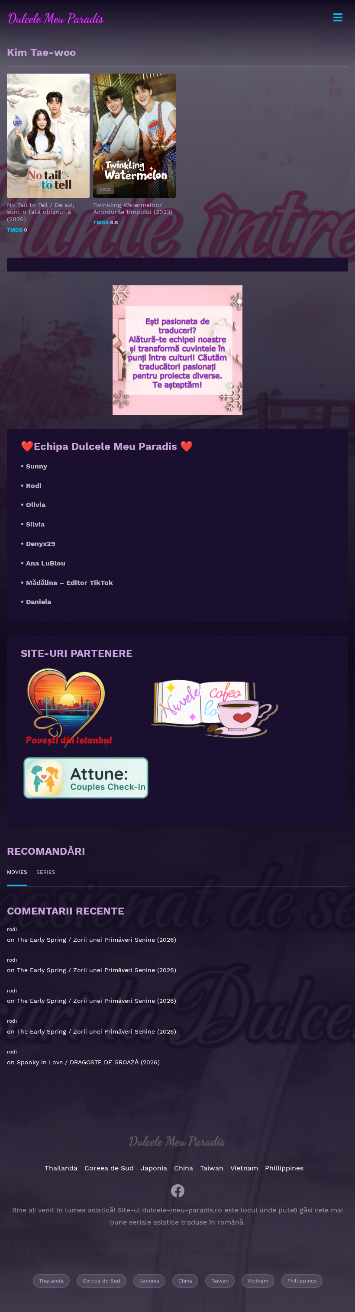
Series (45, 872)
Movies (17, 872)
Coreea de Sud (109, 1168)
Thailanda (61, 1168)
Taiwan (211, 1168)
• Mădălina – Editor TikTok (67, 582)
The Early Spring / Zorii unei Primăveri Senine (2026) (96, 939)
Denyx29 (40, 544)
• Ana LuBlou (43, 563)
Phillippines (284, 1168)
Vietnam (244, 1168)
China (183, 1168)
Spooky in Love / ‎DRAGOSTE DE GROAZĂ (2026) (88, 1062)
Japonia (154, 1168)
